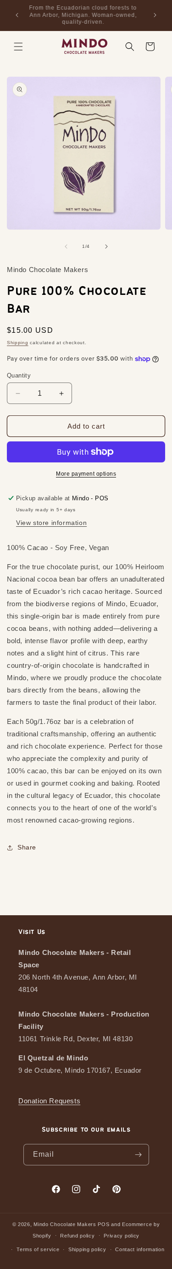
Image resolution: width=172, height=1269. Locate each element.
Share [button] (26, 847)
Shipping (17, 342)
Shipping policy (87, 1249)
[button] (18, 47)
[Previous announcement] (17, 15)
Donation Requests (49, 1101)
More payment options (86, 474)
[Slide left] (66, 246)
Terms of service (38, 1249)
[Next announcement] (155, 15)
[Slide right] (106, 246)
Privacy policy (121, 1235)
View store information (51, 522)
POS (103, 1224)
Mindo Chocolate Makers (64, 1224)
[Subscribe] (138, 1154)
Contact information (139, 1249)
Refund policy (77, 1235)
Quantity (19, 375)
